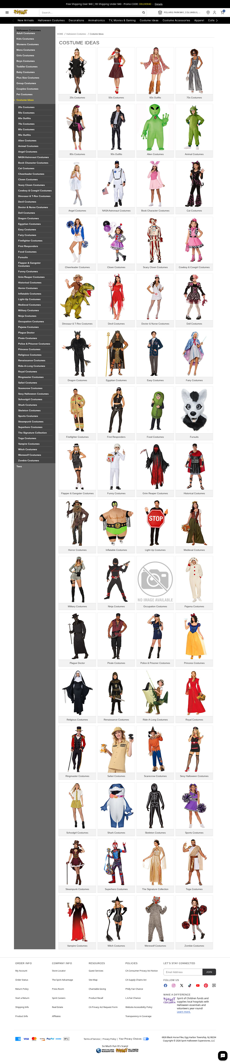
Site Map (93, 979)
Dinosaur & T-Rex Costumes (34, 196)
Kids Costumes (25, 38)
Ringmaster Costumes (31, 377)
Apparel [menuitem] (199, 20)
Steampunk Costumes (30, 421)
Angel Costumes (27, 151)
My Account (21, 970)
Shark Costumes (27, 405)
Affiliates (56, 1016)
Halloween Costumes (76, 34)
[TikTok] (190, 985)
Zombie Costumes (28, 460)
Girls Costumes (25, 55)
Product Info (21, 1016)
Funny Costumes (28, 271)
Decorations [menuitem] (76, 20)
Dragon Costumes (28, 218)
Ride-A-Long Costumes (31, 366)
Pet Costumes (24, 94)
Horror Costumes (28, 288)
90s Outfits (24, 135)
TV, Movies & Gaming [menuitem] (122, 20)
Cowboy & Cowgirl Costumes (35, 190)
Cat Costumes (26, 168)
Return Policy (22, 988)
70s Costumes (26, 123)
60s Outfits (24, 118)
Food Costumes (27, 251)
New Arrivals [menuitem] (26, 20)
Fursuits (23, 257)
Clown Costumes (28, 179)
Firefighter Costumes (30, 240)
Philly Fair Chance (134, 988)
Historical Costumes (29, 282)
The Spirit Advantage (62, 979)
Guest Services (96, 970)
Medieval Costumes (29, 304)
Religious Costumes (29, 354)
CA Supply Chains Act (135, 979)
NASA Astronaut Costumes (33, 157)
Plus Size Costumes (28, 77)
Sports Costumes (28, 416)
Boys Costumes (26, 61)
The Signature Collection (32, 432)
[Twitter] (182, 985)
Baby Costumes (26, 72)
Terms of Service (92, 1038)
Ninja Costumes (27, 316)
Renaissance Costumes (31, 360)
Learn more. (184, 1011)
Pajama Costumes (28, 327)
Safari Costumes (27, 382)
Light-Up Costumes (29, 299)
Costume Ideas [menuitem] (149, 20)
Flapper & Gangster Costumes (29, 264)
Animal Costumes (28, 146)
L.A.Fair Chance (133, 997)
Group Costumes (26, 83)
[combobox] (93, 12)
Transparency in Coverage (138, 1016)
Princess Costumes (29, 349)
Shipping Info (22, 1007)
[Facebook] (165, 985)
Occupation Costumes (31, 321)
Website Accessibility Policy (138, 1007)
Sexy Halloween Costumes (33, 393)
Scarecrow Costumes (30, 388)
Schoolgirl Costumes (30, 399)
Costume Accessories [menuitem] (176, 20)
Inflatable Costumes (29, 293)
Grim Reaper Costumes (31, 277)
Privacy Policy (109, 1038)
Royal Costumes (27, 371)
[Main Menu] (7, 12)
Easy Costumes (27, 229)
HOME (60, 34)
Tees (19, 466)
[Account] (215, 12)
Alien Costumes (27, 140)
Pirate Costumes (27, 338)
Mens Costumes (26, 50)
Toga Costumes (27, 438)
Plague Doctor (26, 332)
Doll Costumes (26, 212)
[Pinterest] (206, 985)
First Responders (28, 246)
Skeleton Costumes (29, 410)
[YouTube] (198, 985)
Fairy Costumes (27, 235)
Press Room (58, 988)
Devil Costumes (27, 201)
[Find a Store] (208, 12)
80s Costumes (26, 129)
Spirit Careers (58, 997)
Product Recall (96, 997)
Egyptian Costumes (29, 224)
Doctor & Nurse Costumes (33, 207)
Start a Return (22, 997)
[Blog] (214, 985)
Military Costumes (28, 310)
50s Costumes (26, 112)
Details (158, 4)
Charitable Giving (97, 988)
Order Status (21, 979)
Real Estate (57, 1007)
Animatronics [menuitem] (96, 20)
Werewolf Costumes (29, 455)
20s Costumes (26, 107)
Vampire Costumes (29, 443)
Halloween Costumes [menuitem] (51, 20)
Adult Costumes (26, 33)
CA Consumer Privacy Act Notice (141, 970)
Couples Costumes (27, 88)
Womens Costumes (28, 44)
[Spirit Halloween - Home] (20, 12)
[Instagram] (174, 985)
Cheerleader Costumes (31, 174)
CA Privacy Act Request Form (103, 1007)
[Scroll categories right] (216, 20)
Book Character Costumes (33, 162)
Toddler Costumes (27, 66)
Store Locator (59, 970)
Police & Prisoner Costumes (34, 343)
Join (209, 972)
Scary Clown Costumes (31, 185)
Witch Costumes (27, 449)
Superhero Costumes (30, 427)
